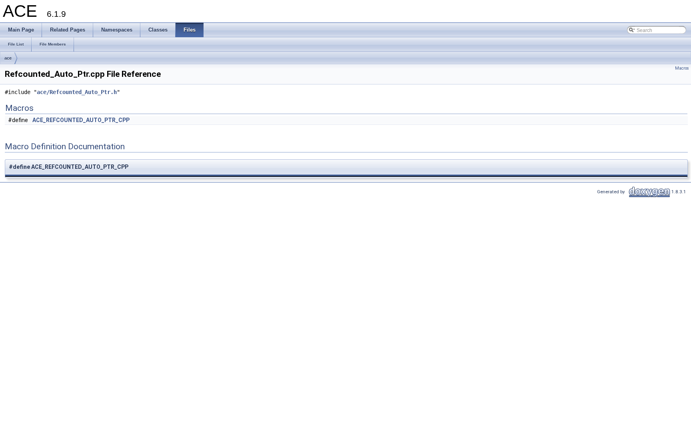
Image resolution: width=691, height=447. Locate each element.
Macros (682, 68)
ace (8, 58)
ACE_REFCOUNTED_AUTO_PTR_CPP (81, 120)
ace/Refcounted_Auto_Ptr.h (77, 92)
